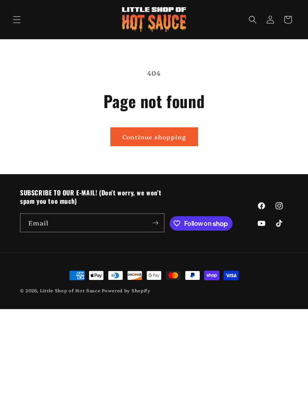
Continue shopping (154, 137)
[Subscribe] (155, 222)
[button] (17, 19)
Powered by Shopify (126, 290)
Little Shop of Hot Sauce (70, 290)
